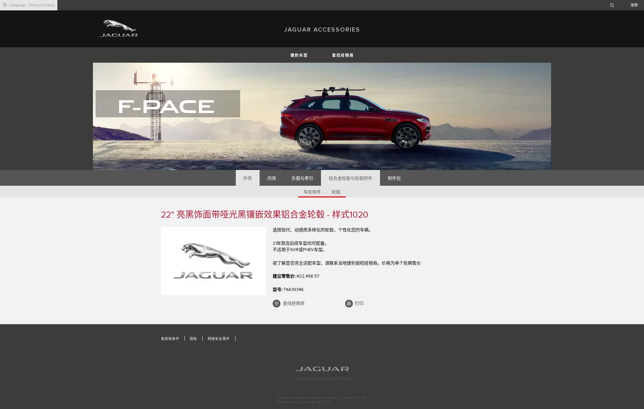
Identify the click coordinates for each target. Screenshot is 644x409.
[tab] (248, 178)
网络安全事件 (219, 339)
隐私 (193, 339)
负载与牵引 (302, 178)
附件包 (394, 178)
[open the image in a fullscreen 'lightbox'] (213, 261)
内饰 (271, 178)
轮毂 (336, 192)
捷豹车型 (299, 55)
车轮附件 (312, 192)
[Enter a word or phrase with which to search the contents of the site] (626, 5)
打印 (359, 303)
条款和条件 (170, 339)
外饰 (247, 178)
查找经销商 (343, 55)
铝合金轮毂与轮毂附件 (350, 178)
